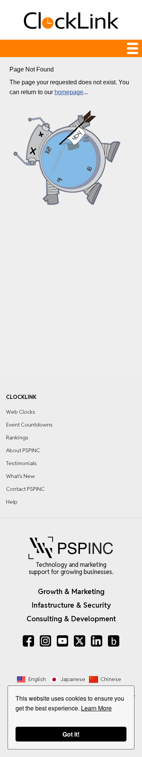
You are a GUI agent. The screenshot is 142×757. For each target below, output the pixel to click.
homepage (69, 92)
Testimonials (21, 463)
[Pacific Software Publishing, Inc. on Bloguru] (113, 641)
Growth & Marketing (71, 591)
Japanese (73, 679)
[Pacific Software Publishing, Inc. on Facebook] (28, 641)
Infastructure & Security (71, 605)
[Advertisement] (71, 291)
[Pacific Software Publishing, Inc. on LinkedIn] (96, 641)
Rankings (17, 437)
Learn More (96, 708)
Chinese (110, 679)
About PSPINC (23, 450)
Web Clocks (20, 411)
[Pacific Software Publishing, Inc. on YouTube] (62, 641)
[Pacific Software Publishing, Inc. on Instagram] (45, 641)
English (37, 679)
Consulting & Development (71, 618)
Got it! (71, 734)
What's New (20, 476)
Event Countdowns (29, 424)
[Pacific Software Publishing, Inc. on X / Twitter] (79, 641)
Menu (71, 48)
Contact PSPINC (25, 489)
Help (11, 501)
